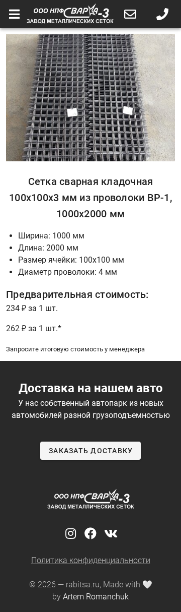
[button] (130, 14)
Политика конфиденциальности (90, 560)
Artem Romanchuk (96, 596)
